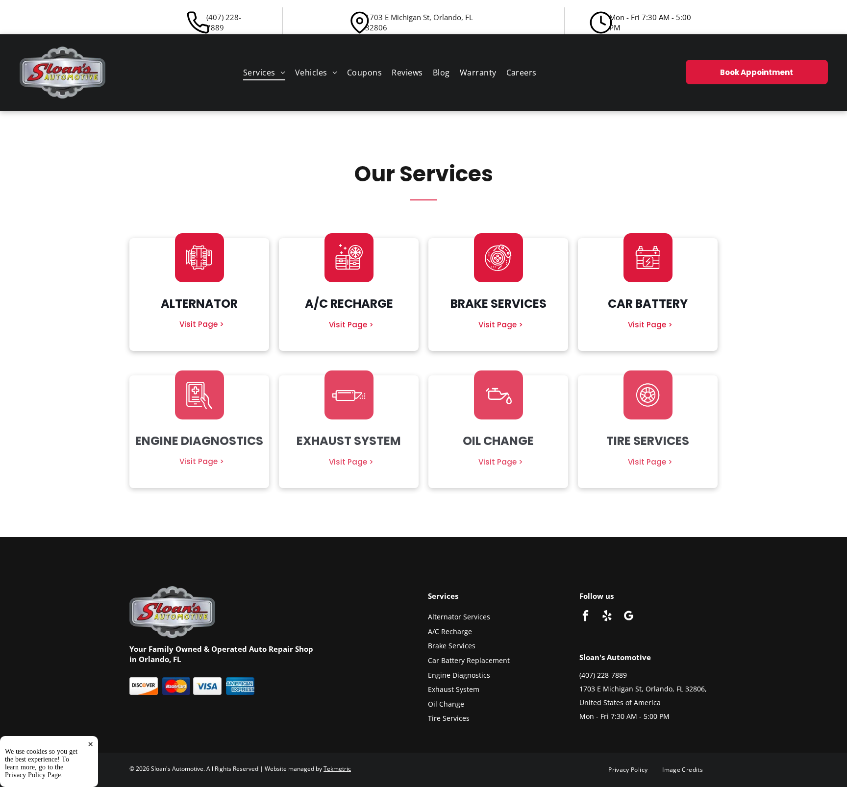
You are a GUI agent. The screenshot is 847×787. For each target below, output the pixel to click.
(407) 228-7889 (223, 22)
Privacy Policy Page (33, 775)
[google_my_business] (628, 617)
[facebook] (585, 617)
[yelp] (607, 617)
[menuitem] (264, 72)
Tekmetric (337, 768)
